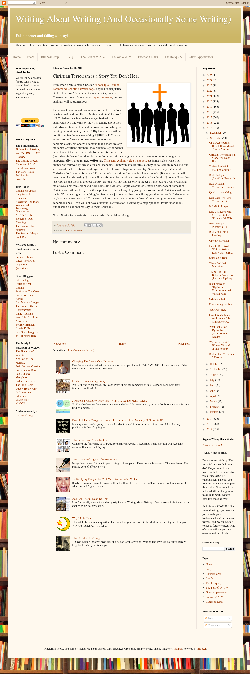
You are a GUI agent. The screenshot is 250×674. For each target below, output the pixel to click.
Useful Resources (25, 168)
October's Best (217, 299)
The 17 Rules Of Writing (86, 538)
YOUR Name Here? (27, 336)
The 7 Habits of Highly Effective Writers (94, 459)
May (213, 390)
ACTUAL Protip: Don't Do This (90, 499)
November (216, 138)
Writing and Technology (22, 207)
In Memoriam (23, 392)
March (214, 401)
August (214, 374)
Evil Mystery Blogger (28, 302)
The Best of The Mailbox (25, 228)
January (214, 412)
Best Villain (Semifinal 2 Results (222, 355)
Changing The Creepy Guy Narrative (92, 361)
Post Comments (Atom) (81, 350)
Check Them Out (25, 260)
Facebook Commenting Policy (89, 381)
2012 (210, 429)
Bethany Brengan (25, 324)
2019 (210, 106)
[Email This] (86, 225)
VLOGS (20, 403)
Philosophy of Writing (28, 149)
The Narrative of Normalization (89, 440)
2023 (210, 85)
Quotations (22, 268)
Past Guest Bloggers (27, 332)
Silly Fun (21, 396)
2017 (210, 117)
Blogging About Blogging (24, 220)
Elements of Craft (25, 164)
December (216, 132)
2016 (210, 122)
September (216, 369)
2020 (210, 101)
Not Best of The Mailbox (24, 360)
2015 (210, 128)
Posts (210, 618)
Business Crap (50, 57)
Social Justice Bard (72, 230)
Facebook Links (148, 57)
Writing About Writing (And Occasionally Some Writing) (123, 18)
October (215, 364)
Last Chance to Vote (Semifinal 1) (220, 199)
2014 (210, 418)
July (212, 380)
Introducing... (23, 280)
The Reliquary (173, 57)
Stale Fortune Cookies (28, 366)
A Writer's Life (24, 215)
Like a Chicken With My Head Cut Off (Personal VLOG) (220, 215)
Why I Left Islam (82, 518)
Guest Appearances (201, 57)
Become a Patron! (212, 445)
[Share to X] (93, 225)
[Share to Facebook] (97, 225)
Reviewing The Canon (28, 291)
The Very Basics (25, 171)
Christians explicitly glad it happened (126, 160)
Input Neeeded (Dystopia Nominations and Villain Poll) (220, 288)
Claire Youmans (24, 313)
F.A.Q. (69, 57)
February (215, 406)
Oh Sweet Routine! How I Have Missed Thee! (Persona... (221, 146)
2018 (210, 112)
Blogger (201, 648)
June (213, 385)
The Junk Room (24, 385)
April (213, 396)
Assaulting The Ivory (27, 202)
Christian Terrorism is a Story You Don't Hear (222, 158)
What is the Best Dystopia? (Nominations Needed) (218, 331)
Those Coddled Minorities (217, 264)
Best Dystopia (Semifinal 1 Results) (222, 185)
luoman (178, 648)
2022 (210, 90)
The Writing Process (27, 160)
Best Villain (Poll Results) (219, 233)
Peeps (30, 57)
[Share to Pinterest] (101, 225)
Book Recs (21, 237)
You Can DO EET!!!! (28, 153)
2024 (210, 80)
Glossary (20, 157)
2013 (210, 424)
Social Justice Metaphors (23, 375)
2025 (210, 75)
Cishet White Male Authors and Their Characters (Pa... (220, 318)
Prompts (20, 179)
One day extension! (219, 240)
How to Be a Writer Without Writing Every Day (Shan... (221, 249)
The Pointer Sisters (26, 306)
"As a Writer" (23, 211)
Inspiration (22, 264)
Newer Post (60, 343)
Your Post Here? (218, 309)
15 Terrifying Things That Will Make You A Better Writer (104, 479)
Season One (22, 399)
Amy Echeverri (24, 321)
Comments (213, 625)
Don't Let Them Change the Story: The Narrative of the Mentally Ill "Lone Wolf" (117, 420)
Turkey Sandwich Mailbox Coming (220, 168)
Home (17, 57)
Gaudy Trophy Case (27, 388)
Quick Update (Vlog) (221, 192)
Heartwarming (23, 310)
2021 (210, 96)
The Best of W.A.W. (93, 57)
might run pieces (102, 97)
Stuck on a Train (218, 258)
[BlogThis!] (89, 225)
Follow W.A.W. (121, 57)
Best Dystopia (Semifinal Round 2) (222, 176)
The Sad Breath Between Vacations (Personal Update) (221, 275)
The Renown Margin (27, 233)
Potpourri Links (24, 257)
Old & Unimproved (26, 381)
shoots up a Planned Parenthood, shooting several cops (86, 87)
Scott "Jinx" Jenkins (27, 317)
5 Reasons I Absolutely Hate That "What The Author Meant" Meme (109, 400)
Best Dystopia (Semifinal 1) (218, 225)
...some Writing (24, 415)
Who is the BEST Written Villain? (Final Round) (219, 345)
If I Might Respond (219, 206)
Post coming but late (220, 304)
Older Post (184, 343)
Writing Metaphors (26, 190)
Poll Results (22, 175)
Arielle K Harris (25, 328)
